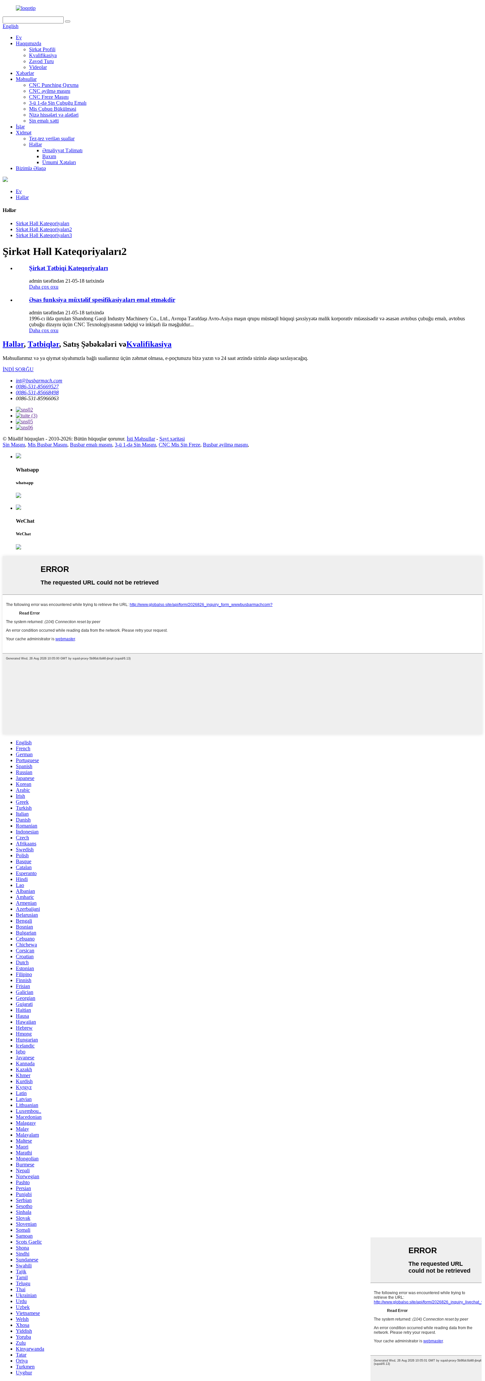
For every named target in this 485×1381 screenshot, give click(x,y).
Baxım (49, 156)
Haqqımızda (28, 43)
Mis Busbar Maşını (47, 444)
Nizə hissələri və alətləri (54, 115)
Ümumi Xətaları (59, 162)
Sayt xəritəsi (172, 439)
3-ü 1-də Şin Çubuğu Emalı (57, 103)
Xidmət (23, 132)
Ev (19, 37)
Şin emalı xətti (44, 121)
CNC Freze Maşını (49, 97)
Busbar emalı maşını (91, 444)
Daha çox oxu (43, 287)
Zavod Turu (41, 61)
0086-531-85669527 (37, 386)
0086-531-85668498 (37, 392)
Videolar (38, 67)
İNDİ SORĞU (18, 369)
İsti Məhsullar (141, 439)
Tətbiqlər (43, 344)
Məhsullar (26, 79)
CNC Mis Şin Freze (179, 444)
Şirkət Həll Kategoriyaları (42, 223)
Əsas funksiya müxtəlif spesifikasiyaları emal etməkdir (102, 299)
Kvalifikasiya (43, 55)
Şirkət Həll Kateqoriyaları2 (44, 229)
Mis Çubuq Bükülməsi (52, 109)
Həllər (35, 144)
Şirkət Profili (42, 49)
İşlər (20, 126)
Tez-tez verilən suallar (52, 138)
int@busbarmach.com (39, 380)
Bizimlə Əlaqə (31, 168)
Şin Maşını (14, 444)
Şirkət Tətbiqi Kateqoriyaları (68, 268)
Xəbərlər (25, 73)
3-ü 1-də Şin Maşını (135, 444)
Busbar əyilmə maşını (225, 444)
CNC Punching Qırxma (54, 85)
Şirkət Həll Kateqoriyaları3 (44, 235)
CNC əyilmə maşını (49, 91)
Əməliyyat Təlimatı (62, 150)
